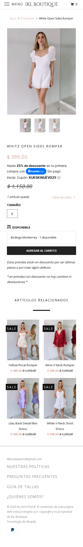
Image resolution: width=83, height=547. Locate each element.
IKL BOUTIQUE (26, 507)
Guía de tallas (23, 486)
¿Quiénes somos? (25, 496)
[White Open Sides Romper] (41, 71)
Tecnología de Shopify (21, 522)
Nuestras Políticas (28, 466)
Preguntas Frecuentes (32, 476)
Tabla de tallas (62, 197)
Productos (28, 18)
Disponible (21, 227)
